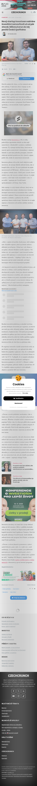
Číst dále (25, 393)
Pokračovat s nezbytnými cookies (18, 407)
